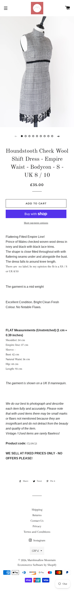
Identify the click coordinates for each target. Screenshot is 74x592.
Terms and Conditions (37, 532)
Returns (37, 515)
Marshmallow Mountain (42, 560)
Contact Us (37, 520)
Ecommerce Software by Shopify (37, 565)
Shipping (37, 509)
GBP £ (35, 550)
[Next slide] (58, 136)
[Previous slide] (16, 136)
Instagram (39, 540)
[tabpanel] (37, 71)
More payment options (36, 222)
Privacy (37, 526)
